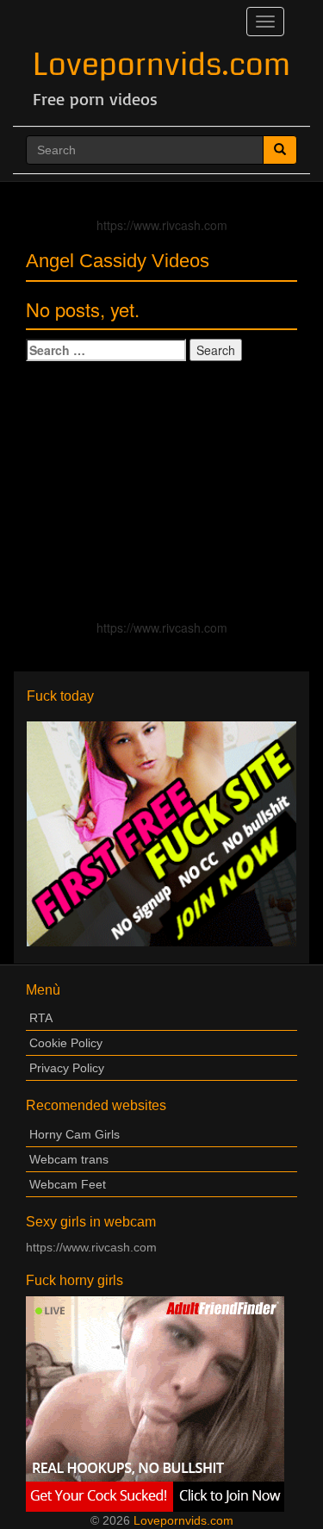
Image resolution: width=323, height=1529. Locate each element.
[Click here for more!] (161, 832)
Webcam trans (69, 1159)
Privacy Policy (66, 1068)
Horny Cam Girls (74, 1134)
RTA (41, 1018)
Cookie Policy (65, 1043)
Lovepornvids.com (161, 65)
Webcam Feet (67, 1184)
